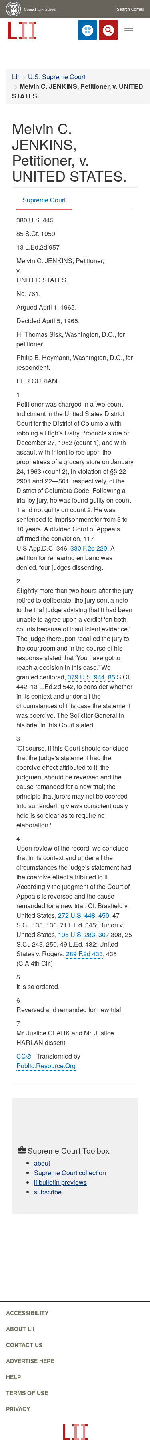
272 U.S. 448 (76, 915)
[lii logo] (21, 29)
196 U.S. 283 (76, 934)
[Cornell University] (14, 9)
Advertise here (30, 1361)
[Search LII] (108, 30)
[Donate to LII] (87, 30)
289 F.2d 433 (84, 953)
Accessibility (27, 1313)
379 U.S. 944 (86, 676)
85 (111, 676)
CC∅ (24, 1056)
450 (103, 915)
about (42, 1163)
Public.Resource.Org (46, 1065)
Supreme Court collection (70, 1172)
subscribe (48, 1191)
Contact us (24, 1345)
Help (13, 1377)
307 (103, 934)
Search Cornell (130, 9)
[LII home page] (75, 1432)
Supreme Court (44, 199)
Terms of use (27, 1393)
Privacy (18, 1409)
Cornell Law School (40, 9)
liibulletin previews (60, 1182)
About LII (20, 1329)
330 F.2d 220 (88, 548)
